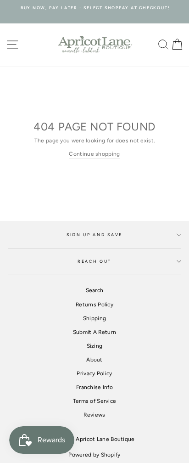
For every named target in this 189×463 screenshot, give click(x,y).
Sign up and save (94, 234)
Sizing (95, 346)
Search (95, 290)
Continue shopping (94, 154)
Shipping (94, 318)
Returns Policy (94, 304)
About (94, 359)
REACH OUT (94, 261)
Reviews (94, 415)
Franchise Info (94, 387)
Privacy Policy (94, 373)
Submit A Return (94, 332)
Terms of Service (95, 401)
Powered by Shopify (94, 455)
